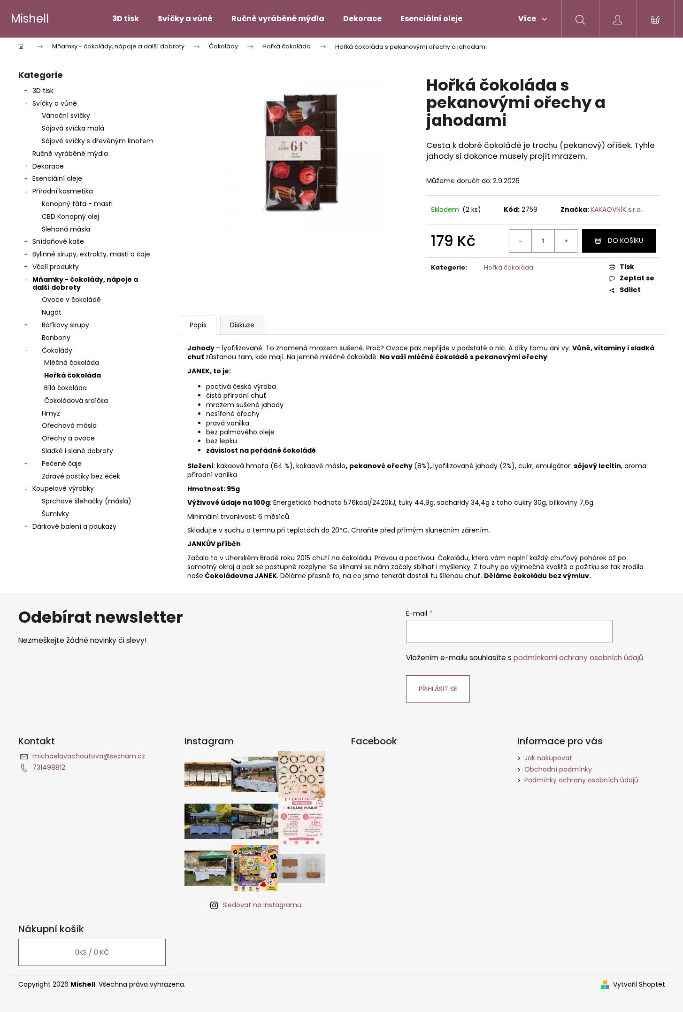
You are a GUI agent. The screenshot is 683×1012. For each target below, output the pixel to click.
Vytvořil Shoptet (639, 984)
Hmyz (51, 413)
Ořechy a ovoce (68, 438)
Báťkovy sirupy (65, 325)
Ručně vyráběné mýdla (70, 153)
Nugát (51, 312)
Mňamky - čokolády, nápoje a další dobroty (85, 283)
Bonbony (56, 337)
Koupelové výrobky (63, 488)
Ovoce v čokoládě (71, 299)
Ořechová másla (69, 425)
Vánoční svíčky (66, 115)
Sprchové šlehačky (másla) (86, 501)
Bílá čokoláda (65, 388)
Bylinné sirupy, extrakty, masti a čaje (91, 254)
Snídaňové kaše (58, 241)
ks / (92, 952)
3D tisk (43, 90)
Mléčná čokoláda (71, 362)
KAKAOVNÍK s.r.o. (616, 209)
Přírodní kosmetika (62, 191)
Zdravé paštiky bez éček (81, 476)
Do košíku (625, 240)
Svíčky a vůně (54, 103)
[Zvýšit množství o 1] (565, 241)
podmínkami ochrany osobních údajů (578, 658)
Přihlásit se (438, 689)
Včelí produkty (55, 266)
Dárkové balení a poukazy (74, 526)
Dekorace (48, 166)
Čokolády (57, 350)
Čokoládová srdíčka (76, 400)
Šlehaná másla (66, 229)
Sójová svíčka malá (73, 128)
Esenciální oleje (57, 178)
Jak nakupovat (548, 758)
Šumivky (55, 513)
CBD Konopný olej (70, 216)
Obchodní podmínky (558, 769)
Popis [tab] (198, 325)
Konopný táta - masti (77, 204)
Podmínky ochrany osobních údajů (581, 780)
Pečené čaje (62, 463)
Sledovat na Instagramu (262, 905)
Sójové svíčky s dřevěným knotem (97, 141)
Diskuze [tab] (242, 325)
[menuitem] (125, 19)
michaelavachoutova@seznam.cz (88, 756)
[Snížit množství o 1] (520, 241)
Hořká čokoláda (72, 375)
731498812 (48, 767)
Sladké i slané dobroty (77, 451)
